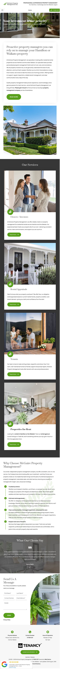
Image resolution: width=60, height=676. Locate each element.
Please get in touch (21, 88)
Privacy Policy (6, 619)
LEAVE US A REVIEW (29, 652)
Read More (13, 235)
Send (9, 615)
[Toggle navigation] (2, 10)
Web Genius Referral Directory (32, 664)
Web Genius (48, 659)
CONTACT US (10, 29)
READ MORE (14, 97)
